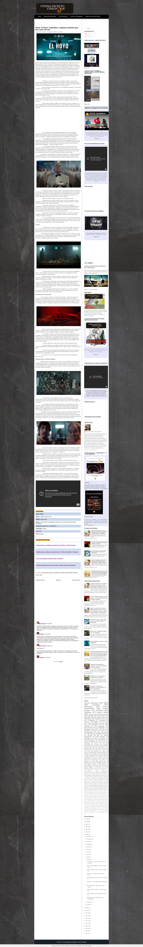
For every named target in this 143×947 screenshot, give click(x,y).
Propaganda (101, 726)
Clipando (89, 769)
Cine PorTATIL (100, 790)
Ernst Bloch (94, 802)
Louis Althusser (91, 803)
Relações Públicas (88, 749)
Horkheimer (86, 752)
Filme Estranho (91, 733)
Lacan (106, 785)
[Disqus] (58, 601)
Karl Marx (100, 741)
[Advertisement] (71, 22)
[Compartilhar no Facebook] (41, 575)
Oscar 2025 (105, 806)
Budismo (85, 790)
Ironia (98, 732)
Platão (104, 762)
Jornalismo (96, 705)
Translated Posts (98, 749)
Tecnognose (87, 729)
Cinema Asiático (102, 748)
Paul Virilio (103, 756)
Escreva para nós (63, 16)
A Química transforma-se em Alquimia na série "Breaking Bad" (95, 266)
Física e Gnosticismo (89, 741)
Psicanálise (87, 738)
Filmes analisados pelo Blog (92, 16)
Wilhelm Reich (89, 783)
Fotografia (101, 755)
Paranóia (90, 735)
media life (86, 773)
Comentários (89, 36)
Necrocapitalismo (96, 775)
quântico (103, 759)
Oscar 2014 (87, 806)
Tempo (97, 729)
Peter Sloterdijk (100, 795)
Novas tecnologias (103, 714)
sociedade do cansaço (98, 779)
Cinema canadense (104, 745)
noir (93, 799)
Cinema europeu (45, 572)
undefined (91, 537)
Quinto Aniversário (105, 807)
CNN (85, 800)
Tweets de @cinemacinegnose (90, 697)
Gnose (106, 718)
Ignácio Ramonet (104, 802)
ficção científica (88, 727)
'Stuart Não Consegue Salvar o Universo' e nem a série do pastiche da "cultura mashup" (98, 666)
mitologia (90, 799)
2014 (87, 920)
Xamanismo (95, 783)
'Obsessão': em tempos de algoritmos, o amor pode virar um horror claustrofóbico (98, 687)
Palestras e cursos (88, 762)
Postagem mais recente (40, 579)
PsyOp (97, 768)
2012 (87, 925)
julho (88, 849)
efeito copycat (87, 765)
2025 (87, 821)
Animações (96, 744)
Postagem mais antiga (76, 579)
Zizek (94, 810)
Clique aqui (86, 68)
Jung (96, 745)
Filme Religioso (87, 764)
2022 (87, 829)
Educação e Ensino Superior (90, 754)
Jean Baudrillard (100, 727)
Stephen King (101, 809)
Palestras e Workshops (77, 16)
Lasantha (72, 945)
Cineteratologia (87, 758)
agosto (88, 846)
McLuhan (102, 803)
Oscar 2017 (86, 795)
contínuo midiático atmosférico (90, 789)
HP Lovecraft (103, 765)
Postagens (88, 34)
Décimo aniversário (91, 800)
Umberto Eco (105, 768)
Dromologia (98, 766)
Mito (98, 735)
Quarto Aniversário (93, 807)
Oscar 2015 (105, 793)
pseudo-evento (94, 759)
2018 (87, 910)
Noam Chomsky (105, 775)
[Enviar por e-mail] (36, 575)
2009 (87, 933)
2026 (87, 819)
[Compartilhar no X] (39, 575)
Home (39, 16)
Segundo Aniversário (93, 796)
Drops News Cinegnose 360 (99, 761)
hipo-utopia (93, 755)
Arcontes (102, 783)
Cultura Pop (91, 714)
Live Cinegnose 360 (99, 717)
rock (106, 799)
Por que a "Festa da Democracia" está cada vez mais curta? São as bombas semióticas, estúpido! (99, 542)
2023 (87, 826)
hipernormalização (88, 771)
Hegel (98, 802)
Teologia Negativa (88, 766)
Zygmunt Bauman (98, 776)
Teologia (106, 749)
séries (106, 733)
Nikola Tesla (99, 793)
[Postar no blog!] (38, 575)
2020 (87, 834)
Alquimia (103, 738)
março (88, 859)
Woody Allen (89, 798)
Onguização (106, 805)
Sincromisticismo (88, 732)
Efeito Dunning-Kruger (89, 792)
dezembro (89, 836)
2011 (87, 928)
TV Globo (105, 721)
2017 (87, 913)
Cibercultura (87, 717)
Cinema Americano (91, 703)
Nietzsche (106, 754)
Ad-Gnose (95, 765)
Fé (95, 762)
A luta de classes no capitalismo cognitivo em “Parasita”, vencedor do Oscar (56, 545)
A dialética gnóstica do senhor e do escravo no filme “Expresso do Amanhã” (56, 565)
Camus (95, 790)
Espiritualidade (87, 744)
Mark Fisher (100, 780)
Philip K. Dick (95, 756)
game (100, 789)
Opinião (99, 782)
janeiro (88, 904)
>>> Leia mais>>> (104, 488)
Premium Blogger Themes (80, 945)
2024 (87, 824)
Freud (89, 723)
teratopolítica (102, 812)
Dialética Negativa (87, 775)
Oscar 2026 (86, 807)
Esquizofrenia (89, 747)
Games (94, 764)
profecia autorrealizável (100, 799)
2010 (87, 931)
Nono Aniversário (92, 805)
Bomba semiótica (99, 723)
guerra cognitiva (102, 752)
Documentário (101, 739)
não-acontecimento (89, 739)
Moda (99, 762)
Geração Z (97, 792)
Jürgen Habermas (96, 772)
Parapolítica (86, 761)
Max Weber (94, 786)
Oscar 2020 (93, 806)
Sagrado (102, 747)
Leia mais (95, 537)
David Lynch (101, 785)
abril (88, 857)
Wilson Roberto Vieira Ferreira (94, 431)
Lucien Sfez (88, 786)
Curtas (103, 730)
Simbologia (75, 572)
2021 (87, 832)
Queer (99, 807)
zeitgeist (93, 778)
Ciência (106, 732)
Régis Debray (94, 809)
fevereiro (89, 902)
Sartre (97, 771)
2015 (87, 918)
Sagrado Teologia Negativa (101, 788)
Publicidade (95, 724)
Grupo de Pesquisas (100, 769)
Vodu (90, 810)
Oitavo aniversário (99, 805)
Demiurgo (51, 572)
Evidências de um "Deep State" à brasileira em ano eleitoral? (97, 676)
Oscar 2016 (101, 786)
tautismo (96, 742)
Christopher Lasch (94, 773)
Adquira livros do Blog (50, 16)
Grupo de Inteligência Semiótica (89, 793)
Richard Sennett (89, 776)
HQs (87, 755)
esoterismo (106, 776)
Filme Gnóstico (56, 572)
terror (104, 742)
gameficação (92, 812)
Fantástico (87, 712)
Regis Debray (87, 809)
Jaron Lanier (93, 780)
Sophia (96, 747)
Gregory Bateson (104, 792)
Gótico (95, 738)
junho (88, 852)
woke (107, 812)
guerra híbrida (102, 712)
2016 (87, 915)
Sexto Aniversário (101, 796)
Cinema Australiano (97, 758)
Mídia (106, 703)
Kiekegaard (104, 772)
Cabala (103, 751)
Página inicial (58, 579)
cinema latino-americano (92, 751)
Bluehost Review (88, 945)
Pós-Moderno (87, 718)
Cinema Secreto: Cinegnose (71, 942)
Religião (70, 572)
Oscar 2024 (93, 795)
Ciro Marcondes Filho (92, 785)
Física (100, 754)
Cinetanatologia (100, 778)
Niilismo (67, 572)
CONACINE (91, 790)
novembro (89, 839)
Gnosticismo (62, 572)
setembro (89, 844)
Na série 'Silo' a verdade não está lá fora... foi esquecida (98, 631)
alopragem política (96, 798)
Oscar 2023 (105, 782)
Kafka (85, 803)
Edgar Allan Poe (100, 800)
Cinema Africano (103, 773)
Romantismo (94, 752)
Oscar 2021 (99, 806)
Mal (104, 729)
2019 (87, 908)
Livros (85, 724)
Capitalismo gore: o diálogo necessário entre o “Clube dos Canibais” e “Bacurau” (57, 552)
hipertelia (88, 778)
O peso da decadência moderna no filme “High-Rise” (49, 558)
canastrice (103, 798)
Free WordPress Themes (60, 945)
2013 (87, 923)
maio (88, 854)
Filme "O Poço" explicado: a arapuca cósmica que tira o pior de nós (56, 29)
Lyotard (97, 803)
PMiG (90, 779)
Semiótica (99, 710)
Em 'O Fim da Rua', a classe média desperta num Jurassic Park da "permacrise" (98, 551)
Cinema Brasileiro (100, 736)
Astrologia (105, 789)
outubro (88, 841)
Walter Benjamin (102, 764)
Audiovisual (90, 715)
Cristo (94, 748)
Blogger (61, 661)
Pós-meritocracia (93, 782)
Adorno (95, 730)
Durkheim (106, 790)
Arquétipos (98, 718)
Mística (92, 768)
